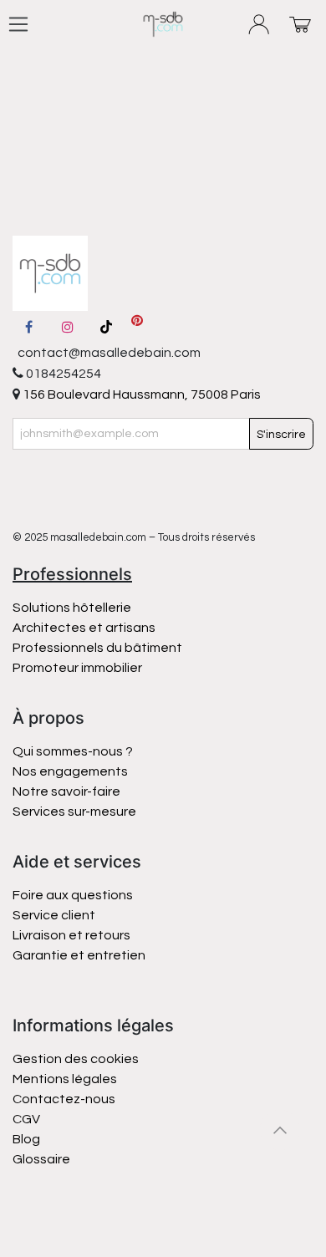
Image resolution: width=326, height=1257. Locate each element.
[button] (280, 1130)
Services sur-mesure (74, 811)
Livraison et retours (71, 935)
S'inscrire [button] (281, 434)
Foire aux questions (73, 895)
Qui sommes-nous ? (73, 751)
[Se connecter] (259, 25)
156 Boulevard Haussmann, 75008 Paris (140, 394)
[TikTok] (106, 326)
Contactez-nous (65, 1099)
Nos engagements (71, 771)
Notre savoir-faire (66, 791)
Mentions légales (65, 1079)
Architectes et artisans (84, 627)
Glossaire (41, 1159)
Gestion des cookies (76, 1059)
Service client (54, 915)
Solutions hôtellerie (72, 607)
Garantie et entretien (79, 955)
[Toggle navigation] (18, 24)
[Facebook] (28, 326)
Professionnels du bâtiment (97, 647)
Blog (26, 1139)
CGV (26, 1119)
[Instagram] (67, 326)
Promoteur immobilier (77, 667)
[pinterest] (137, 326)
